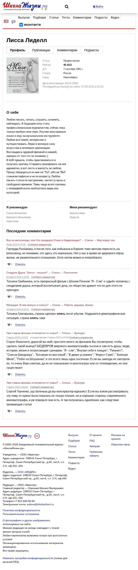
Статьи (54, 17)
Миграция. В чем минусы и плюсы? (27, 305)
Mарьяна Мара (77, 213)
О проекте (96, 435)
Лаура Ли (74, 217)
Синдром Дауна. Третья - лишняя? (27, 272)
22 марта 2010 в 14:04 (18, 277)
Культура (79, 333)
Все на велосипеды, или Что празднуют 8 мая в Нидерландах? (43, 240)
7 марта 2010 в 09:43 (17, 387)
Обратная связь (120, 444)
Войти (99, 6)
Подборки (39, 17)
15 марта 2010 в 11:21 (17, 309)
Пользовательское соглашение (21, 514)
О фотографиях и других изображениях (26, 520)
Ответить (20, 264)
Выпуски (24, 17)
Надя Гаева (12, 221)
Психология (70, 272)
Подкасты (101, 17)
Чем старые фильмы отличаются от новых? (32, 333)
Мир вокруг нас (106, 240)
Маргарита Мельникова (18, 217)
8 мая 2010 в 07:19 (16, 244)
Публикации (41, 50)
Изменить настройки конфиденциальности (28, 558)
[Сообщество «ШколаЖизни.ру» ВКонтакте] (30, 24)
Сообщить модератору (39, 244)
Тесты (66, 17)
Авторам (95, 446)
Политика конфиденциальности (21, 510)
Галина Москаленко (16, 213)
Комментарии (82, 17)
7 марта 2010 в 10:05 (17, 337)
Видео (115, 17)
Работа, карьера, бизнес (78, 305)
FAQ (92, 440)
